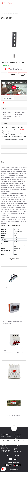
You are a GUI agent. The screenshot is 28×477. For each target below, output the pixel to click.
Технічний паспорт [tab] (8, 98)
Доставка (16, 449)
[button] (3, 87)
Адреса (22, 129)
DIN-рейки (15, 13)
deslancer (16, 470)
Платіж (15, 448)
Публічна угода (17, 451)
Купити (13, 74)
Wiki (15, 447)
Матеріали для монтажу (6, 13)
